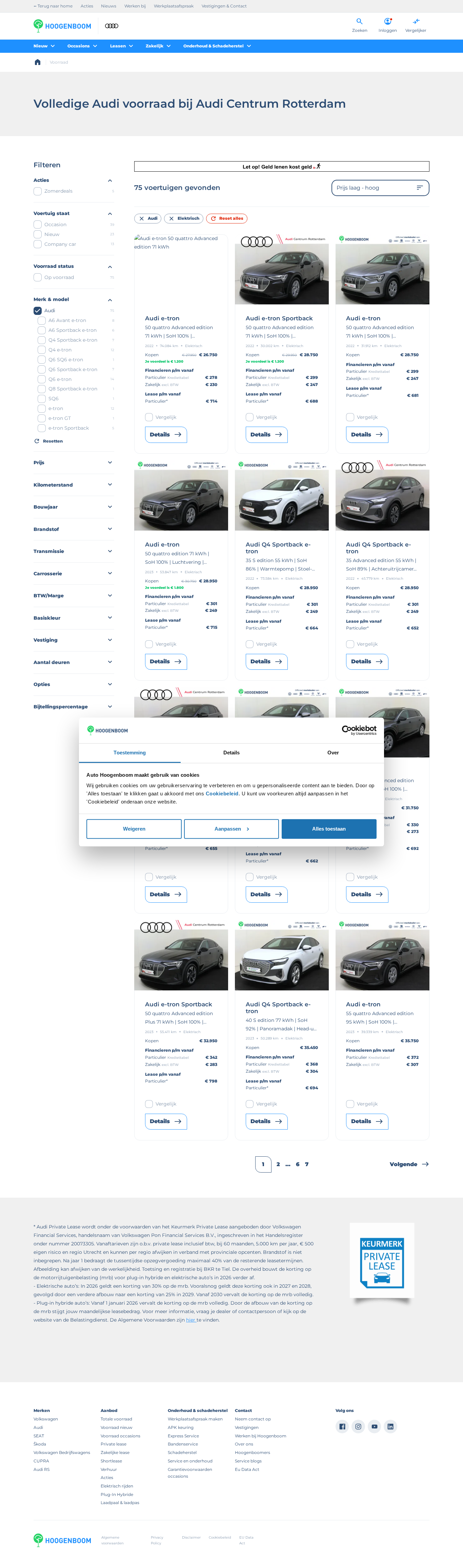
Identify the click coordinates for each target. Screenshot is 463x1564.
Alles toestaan (329, 829)
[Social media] (342, 1426)
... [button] (287, 1164)
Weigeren (134, 829)
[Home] (62, 26)
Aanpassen (228, 829)
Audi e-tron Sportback (279, 318)
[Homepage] (38, 62)
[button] (409, 1164)
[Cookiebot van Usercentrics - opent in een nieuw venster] (347, 730)
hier (191, 1320)
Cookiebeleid (222, 793)
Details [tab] (231, 752)
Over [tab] (333, 752)
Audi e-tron (162, 318)
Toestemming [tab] (130, 752)
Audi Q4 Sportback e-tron (278, 548)
